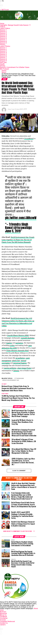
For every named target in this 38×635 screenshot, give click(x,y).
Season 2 (3, 32)
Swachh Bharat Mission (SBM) (18, 335)
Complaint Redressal (7, 621)
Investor (3, 620)
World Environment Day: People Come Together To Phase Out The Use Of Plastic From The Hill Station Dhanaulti (18, 239)
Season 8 (3, 41)
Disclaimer (4, 618)
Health (2, 64)
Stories (2, 66)
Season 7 (3, 40)
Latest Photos (5, 46)
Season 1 (3, 30)
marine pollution (10, 368)
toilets (12, 345)
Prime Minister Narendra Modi (17, 350)
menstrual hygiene (20, 363)
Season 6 (3, 38)
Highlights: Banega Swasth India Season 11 (15, 25)
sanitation (19, 343)
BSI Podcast (4, 69)
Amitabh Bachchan (27, 338)
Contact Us (4, 623)
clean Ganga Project (24, 368)
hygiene (9, 343)
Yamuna (16, 370)
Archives (3, 612)
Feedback (3, 617)
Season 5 (3, 36)
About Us (3, 615)
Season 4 (3, 35)
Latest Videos (5, 28)
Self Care (3, 62)
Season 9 (3, 43)
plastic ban (16, 360)
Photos (2, 45)
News (4, 72)
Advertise (3, 613)
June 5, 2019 (13, 231)
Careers (3, 625)
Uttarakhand (28, 138)
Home (2, 23)
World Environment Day (10, 380)
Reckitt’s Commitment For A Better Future (14, 67)
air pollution (20, 358)
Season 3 (3, 33)
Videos (2, 27)
